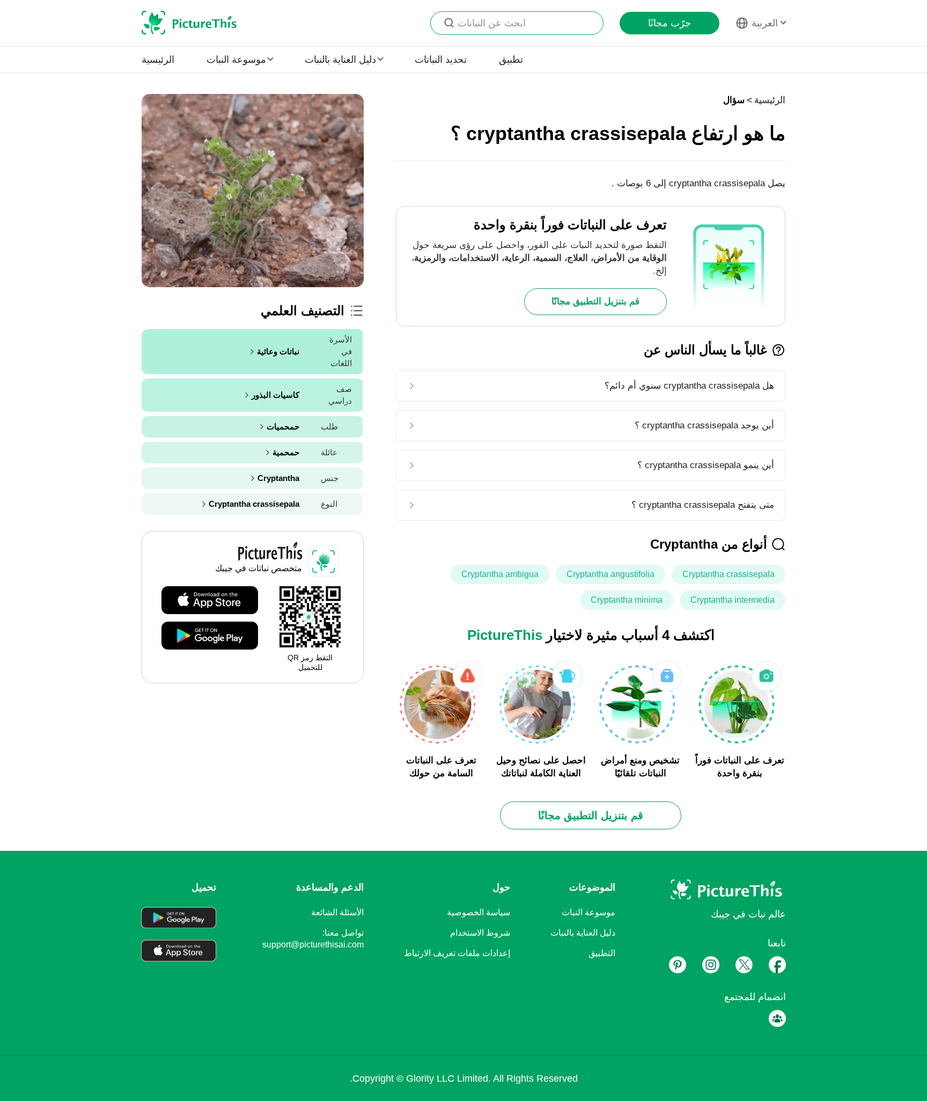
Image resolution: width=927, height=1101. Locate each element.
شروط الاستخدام (480, 932)
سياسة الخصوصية (478, 912)
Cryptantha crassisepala (728, 574)
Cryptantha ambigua (500, 574)
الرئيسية (158, 59)
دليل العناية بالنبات (582, 932)
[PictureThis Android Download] (209, 636)
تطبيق (511, 59)
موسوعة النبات (588, 912)
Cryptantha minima (627, 599)
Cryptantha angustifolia (610, 574)
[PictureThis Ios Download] (209, 600)
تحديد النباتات (441, 59)
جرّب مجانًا (669, 23)
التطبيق (601, 953)
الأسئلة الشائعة (337, 912)
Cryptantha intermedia (732, 599)
